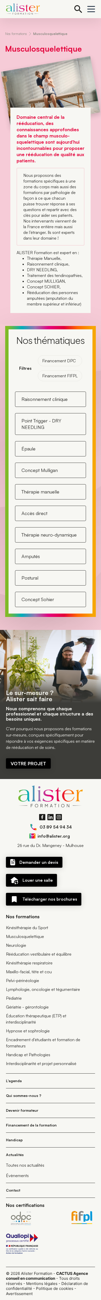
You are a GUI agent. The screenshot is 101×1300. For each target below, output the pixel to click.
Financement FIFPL (60, 375)
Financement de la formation (31, 1125)
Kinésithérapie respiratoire (29, 962)
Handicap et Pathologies (28, 1054)
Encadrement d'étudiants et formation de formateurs (43, 1042)
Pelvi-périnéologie (22, 980)
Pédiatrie (14, 998)
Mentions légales (41, 1283)
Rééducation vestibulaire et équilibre (38, 954)
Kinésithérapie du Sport (27, 927)
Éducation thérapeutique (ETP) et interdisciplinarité (36, 1019)
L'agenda (14, 1081)
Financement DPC (59, 360)
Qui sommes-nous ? (23, 1095)
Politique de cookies (54, 1288)
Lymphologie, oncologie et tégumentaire (43, 989)
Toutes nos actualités (25, 1165)
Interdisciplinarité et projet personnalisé (41, 1063)
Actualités (15, 1154)
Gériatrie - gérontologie (27, 1007)
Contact (13, 1190)
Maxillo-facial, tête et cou (29, 971)
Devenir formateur (22, 1110)
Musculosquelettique (50, 34)
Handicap (14, 1140)
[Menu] (91, 9)
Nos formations (16, 34)
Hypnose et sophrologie (28, 1030)
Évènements (17, 1175)
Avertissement (19, 1293)
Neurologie (16, 945)
